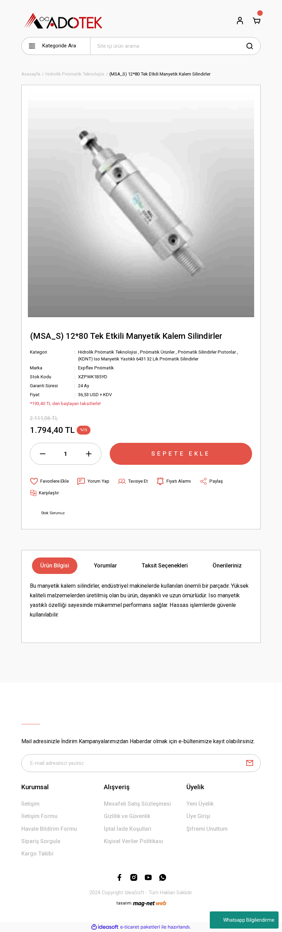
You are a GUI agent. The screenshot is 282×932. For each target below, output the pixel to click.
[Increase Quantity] (88, 453)
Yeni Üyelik (200, 804)
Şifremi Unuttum (207, 829)
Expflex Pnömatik (96, 367)
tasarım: (124, 903)
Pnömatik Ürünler (157, 352)
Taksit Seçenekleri (165, 565)
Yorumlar (105, 565)
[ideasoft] (105, 927)
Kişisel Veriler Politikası (133, 841)
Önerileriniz (227, 565)
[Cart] (256, 20)
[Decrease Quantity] (42, 453)
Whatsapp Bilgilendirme (248, 920)
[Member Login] (240, 20)
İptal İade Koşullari (127, 829)
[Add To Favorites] (49, 481)
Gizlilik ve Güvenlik (127, 816)
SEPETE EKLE (180, 453)
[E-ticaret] (140, 927)
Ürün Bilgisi (54, 565)
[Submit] (250, 763)
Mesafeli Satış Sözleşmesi (137, 804)
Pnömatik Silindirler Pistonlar (207, 352)
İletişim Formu (39, 816)
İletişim (30, 804)
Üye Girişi (198, 816)
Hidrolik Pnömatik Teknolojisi (107, 352)
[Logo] (63, 20)
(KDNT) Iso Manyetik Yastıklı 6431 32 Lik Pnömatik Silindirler (138, 358)
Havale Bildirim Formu (49, 829)
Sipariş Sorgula (40, 841)
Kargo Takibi (37, 853)
